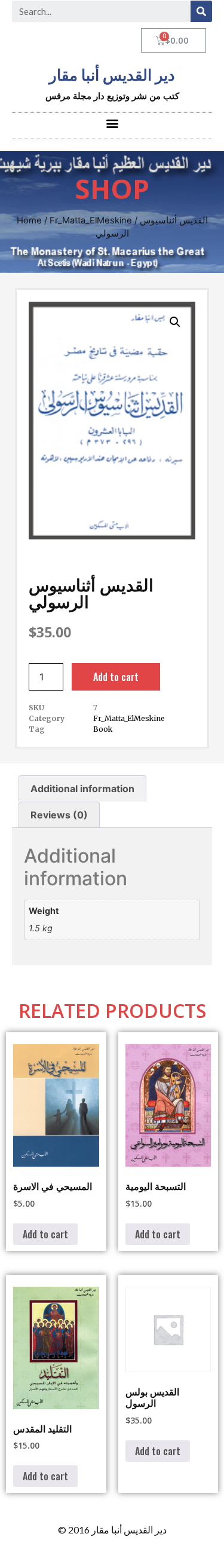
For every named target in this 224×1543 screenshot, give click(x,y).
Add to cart (116, 677)
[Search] (201, 11)
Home (29, 220)
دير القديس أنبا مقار (112, 75)
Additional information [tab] (82, 788)
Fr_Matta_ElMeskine (91, 220)
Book (102, 729)
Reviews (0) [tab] (59, 815)
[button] (112, 123)
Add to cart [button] (45, 1234)
